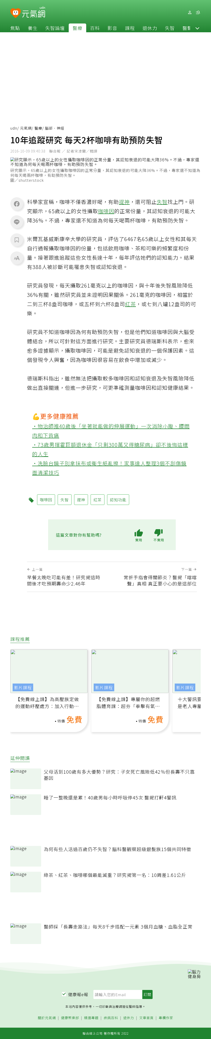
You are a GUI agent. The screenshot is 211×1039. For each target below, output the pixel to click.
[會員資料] (190, 12)
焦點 (15, 28)
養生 (33, 28)
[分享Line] (16, 221)
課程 (130, 28)
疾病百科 (111, 1018)
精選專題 (91, 1018)
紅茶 (130, 304)
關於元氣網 (47, 1018)
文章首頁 (146, 1018)
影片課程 (23, 687)
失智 (170, 28)
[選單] (198, 12)
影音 (112, 28)
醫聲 (187, 28)
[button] (197, 28)
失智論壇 (55, 28)
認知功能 (118, 499)
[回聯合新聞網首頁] (15, 13)
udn (13, 128)
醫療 (77, 28)
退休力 (150, 28)
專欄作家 (166, 1018)
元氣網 (26, 128)
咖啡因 (106, 211)
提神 (124, 201)
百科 (95, 28)
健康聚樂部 (70, 1018)
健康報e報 (78, 994)
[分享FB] (16, 203)
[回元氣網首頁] (33, 12)
